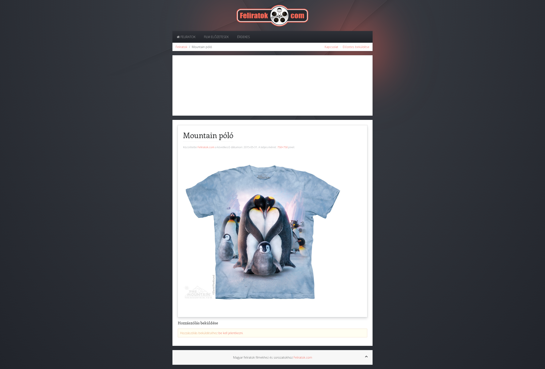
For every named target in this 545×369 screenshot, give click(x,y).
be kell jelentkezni (230, 333)
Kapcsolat (331, 47)
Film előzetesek (216, 37)
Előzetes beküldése (356, 47)
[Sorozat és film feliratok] (272, 15)
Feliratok (187, 37)
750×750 (282, 147)
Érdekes (243, 37)
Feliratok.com (206, 147)
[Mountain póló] (263, 232)
